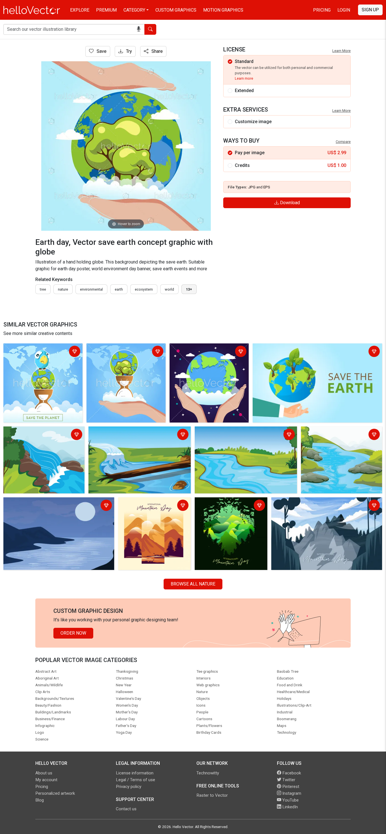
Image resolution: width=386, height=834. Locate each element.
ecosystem (144, 289)
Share (156, 51)
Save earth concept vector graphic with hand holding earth (121, 352)
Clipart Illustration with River (33, 431)
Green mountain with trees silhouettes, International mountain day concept (230, 509)
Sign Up (370, 9)
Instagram (291, 793)
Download (289, 202)
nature (63, 289)
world (169, 289)
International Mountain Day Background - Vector (146, 506)
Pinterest (290, 786)
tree (43, 289)
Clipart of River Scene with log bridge (127, 431)
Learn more (244, 78)
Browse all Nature (193, 584)
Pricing (322, 10)
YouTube (290, 800)
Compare (343, 142)
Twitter (288, 779)
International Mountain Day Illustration (310, 502)
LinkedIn (289, 806)
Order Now (73, 633)
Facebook (291, 773)
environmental (91, 289)
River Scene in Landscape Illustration (233, 431)
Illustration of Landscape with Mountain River (332, 435)
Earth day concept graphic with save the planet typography (40, 352)
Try (128, 51)
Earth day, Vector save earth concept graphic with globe (309, 348)
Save (101, 51)
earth (119, 289)
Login (343, 10)
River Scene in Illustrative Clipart (37, 502)
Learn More (341, 51)
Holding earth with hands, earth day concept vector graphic (206, 352)
